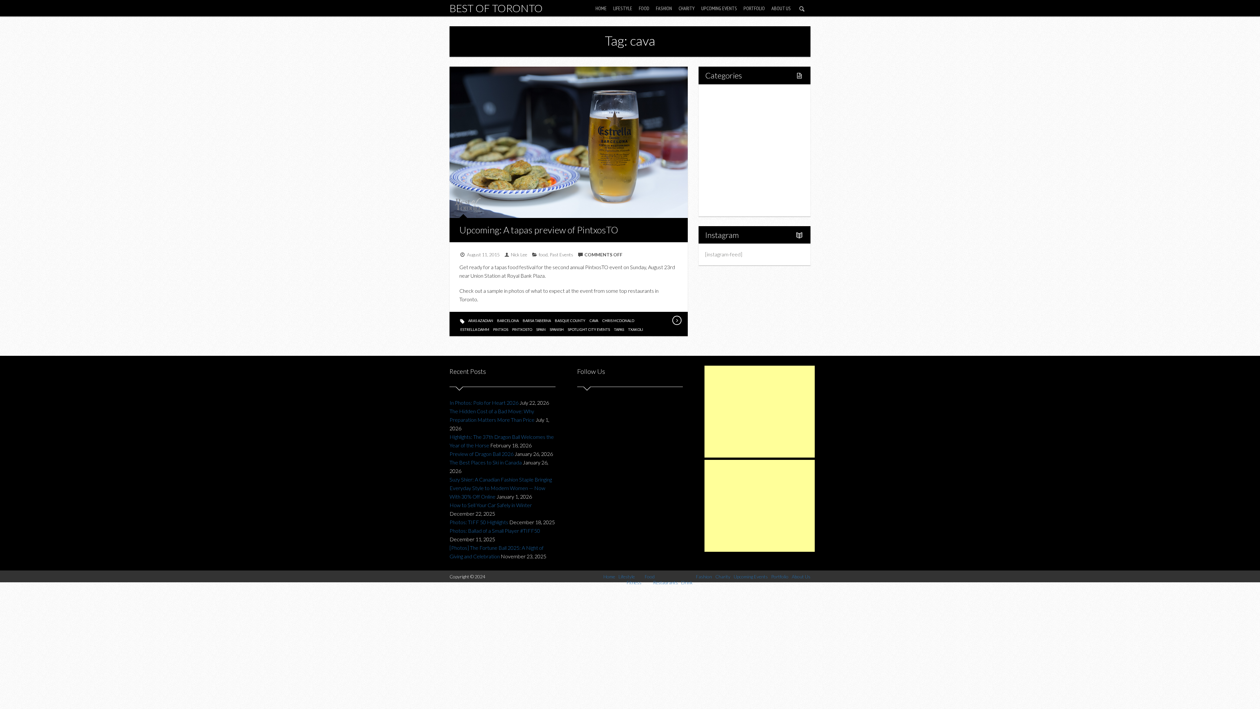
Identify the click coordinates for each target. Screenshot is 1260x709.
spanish (557, 329)
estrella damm (474, 329)
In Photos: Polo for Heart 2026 (484, 402)
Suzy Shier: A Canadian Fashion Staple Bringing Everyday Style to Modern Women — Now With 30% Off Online (501, 488)
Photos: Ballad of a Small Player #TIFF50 (495, 530)
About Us (781, 8)
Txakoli (635, 329)
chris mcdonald (618, 320)
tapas (619, 329)
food (543, 254)
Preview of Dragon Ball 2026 (482, 454)
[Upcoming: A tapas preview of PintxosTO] (676, 320)
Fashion (664, 8)
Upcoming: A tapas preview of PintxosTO (538, 229)
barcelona (508, 320)
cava (593, 320)
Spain (541, 329)
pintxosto (522, 329)
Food (644, 8)
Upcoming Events (719, 8)
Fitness (727, 117)
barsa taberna (537, 320)
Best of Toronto (496, 8)
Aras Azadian (480, 320)
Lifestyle (622, 8)
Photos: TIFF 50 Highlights (479, 522)
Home (601, 8)
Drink (725, 150)
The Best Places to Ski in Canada (486, 462)
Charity (687, 8)
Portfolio (754, 8)
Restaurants (732, 139)
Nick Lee (519, 254)
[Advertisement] (759, 412)
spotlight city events (589, 329)
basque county (570, 320)
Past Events (561, 254)
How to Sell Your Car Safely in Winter (491, 505)
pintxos (500, 329)
